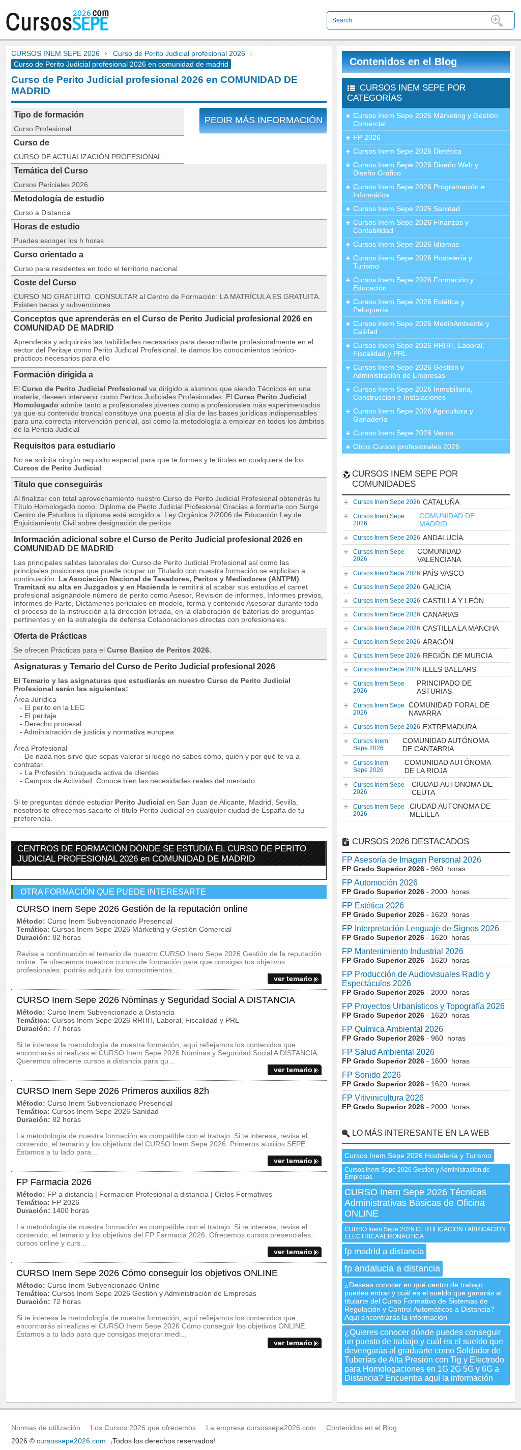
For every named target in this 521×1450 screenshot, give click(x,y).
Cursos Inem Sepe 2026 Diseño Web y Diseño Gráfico (415, 169)
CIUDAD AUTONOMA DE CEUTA (423, 788)
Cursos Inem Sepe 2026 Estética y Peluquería (409, 306)
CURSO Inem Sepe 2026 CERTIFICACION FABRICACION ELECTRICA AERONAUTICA (425, 1233)
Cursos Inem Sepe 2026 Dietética (407, 151)
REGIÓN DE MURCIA (423, 656)
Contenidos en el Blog (403, 61)
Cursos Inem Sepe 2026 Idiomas (406, 244)
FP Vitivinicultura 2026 (383, 1097)
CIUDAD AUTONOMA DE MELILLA (421, 810)
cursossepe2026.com (71, 1441)
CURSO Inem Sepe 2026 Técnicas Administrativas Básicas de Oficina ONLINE (415, 1203)
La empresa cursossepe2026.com (261, 1428)
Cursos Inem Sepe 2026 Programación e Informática (419, 191)
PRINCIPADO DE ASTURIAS (412, 687)
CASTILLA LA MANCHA (426, 628)
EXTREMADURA (415, 727)
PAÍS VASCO (408, 573)
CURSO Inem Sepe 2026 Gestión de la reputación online (132, 909)
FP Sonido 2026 (371, 1075)
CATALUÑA (406, 502)
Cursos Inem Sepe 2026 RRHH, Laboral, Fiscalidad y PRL (418, 349)
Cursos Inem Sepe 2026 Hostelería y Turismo (412, 262)
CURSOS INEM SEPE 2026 (55, 53)
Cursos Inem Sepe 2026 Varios (403, 433)
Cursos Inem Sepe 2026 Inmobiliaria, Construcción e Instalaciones (413, 393)
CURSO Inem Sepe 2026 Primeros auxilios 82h (112, 1091)
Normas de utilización (45, 1428)
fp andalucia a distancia (392, 1268)
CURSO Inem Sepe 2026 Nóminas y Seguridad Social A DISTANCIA (155, 1000)
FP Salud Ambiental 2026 (388, 1052)
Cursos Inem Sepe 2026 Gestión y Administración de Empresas (408, 371)
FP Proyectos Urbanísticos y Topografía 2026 (423, 1006)
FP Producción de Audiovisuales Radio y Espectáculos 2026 (416, 979)
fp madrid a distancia (384, 1251)
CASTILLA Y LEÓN (418, 601)
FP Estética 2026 (373, 905)
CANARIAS (405, 614)
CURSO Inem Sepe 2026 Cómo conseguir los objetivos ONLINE (147, 1273)
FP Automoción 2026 (380, 882)
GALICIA (402, 587)
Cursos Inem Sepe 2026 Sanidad (406, 208)
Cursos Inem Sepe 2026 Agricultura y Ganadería (413, 415)
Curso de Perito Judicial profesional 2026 (179, 53)
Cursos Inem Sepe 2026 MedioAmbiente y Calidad (421, 327)
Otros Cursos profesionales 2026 (406, 446)
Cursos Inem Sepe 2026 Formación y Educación (413, 284)
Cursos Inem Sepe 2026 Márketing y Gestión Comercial (425, 119)
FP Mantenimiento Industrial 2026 (403, 951)
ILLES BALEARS (414, 669)
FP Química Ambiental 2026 (392, 1029)
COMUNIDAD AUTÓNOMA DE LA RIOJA (422, 766)
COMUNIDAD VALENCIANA (407, 555)
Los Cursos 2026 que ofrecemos (143, 1428)
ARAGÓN (403, 642)
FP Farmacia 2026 (54, 1182)
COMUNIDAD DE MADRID (414, 520)
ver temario (293, 978)
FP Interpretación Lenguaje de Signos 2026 (420, 928)
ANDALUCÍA (408, 538)
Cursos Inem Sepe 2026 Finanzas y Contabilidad (411, 226)
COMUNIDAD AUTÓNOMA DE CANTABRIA (421, 744)
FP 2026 (367, 137)
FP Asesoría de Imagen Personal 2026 (411, 859)
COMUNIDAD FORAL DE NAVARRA (421, 709)
